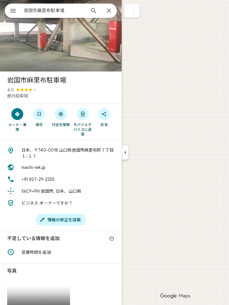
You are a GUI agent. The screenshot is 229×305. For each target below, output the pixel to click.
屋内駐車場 (17, 96)
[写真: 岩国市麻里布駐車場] (61, 35)
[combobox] (54, 10)
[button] (129, 11)
